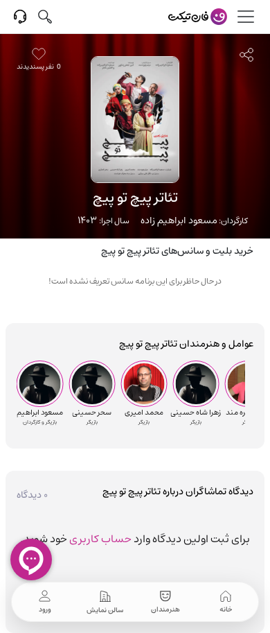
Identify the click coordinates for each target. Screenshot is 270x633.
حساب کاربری (100, 538)
